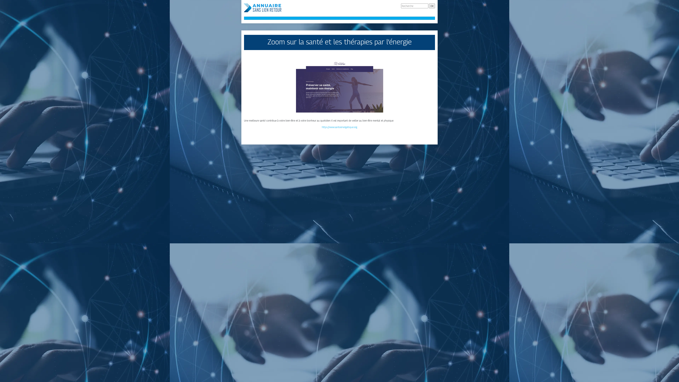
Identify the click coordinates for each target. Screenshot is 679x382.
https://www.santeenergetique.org (339, 127)
